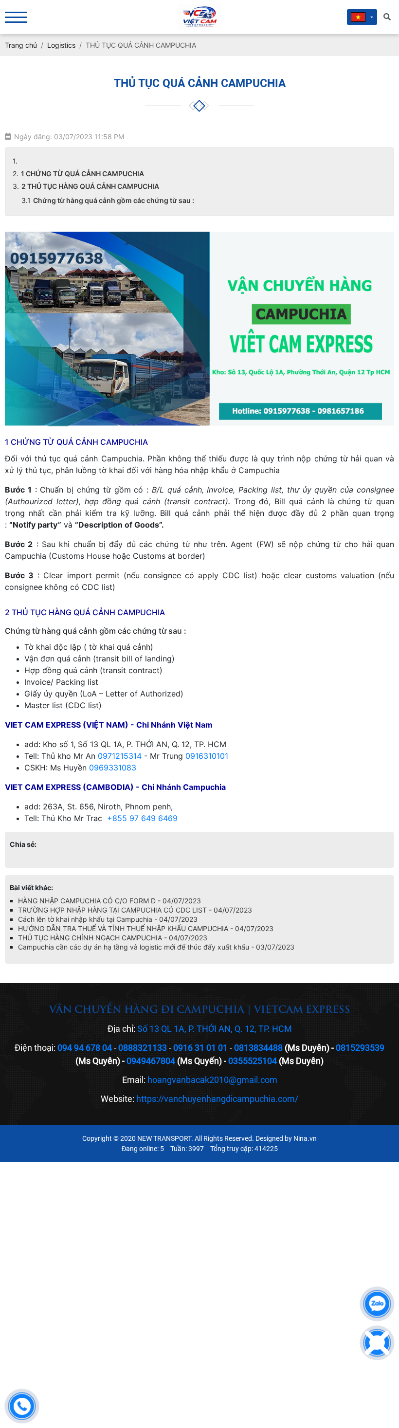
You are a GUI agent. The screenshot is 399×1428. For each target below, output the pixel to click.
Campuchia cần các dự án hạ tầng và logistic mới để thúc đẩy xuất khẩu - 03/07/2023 (156, 947)
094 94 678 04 (84, 1048)
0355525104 (252, 1061)
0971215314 (120, 756)
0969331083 (112, 767)
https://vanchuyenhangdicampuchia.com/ (217, 1099)
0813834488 (258, 1048)
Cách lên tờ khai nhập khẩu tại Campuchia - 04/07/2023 (108, 919)
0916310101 (206, 756)
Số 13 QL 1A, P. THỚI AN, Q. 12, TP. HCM (214, 1029)
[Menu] (16, 17)
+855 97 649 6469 (142, 818)
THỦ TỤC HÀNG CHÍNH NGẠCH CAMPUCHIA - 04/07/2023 (112, 938)
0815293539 (360, 1048)
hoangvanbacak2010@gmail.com (212, 1080)
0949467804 (151, 1061)
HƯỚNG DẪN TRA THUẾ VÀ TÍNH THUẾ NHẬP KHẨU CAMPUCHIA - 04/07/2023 (145, 928)
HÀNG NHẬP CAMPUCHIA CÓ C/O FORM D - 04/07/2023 (109, 901)
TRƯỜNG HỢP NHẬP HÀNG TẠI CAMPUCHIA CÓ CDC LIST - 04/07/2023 (135, 910)
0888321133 (142, 1048)
